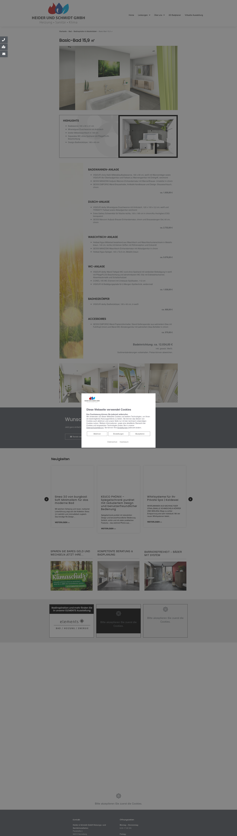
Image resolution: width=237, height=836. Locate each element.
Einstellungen (118, 434)
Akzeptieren (140, 434)
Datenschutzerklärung (95, 427)
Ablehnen (97, 433)
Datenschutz (112, 441)
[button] (4, 39)
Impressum (124, 441)
